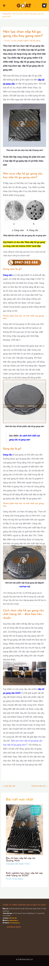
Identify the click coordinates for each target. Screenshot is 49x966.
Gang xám (8, 275)
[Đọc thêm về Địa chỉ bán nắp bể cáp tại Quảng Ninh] (24, 829)
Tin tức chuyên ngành (20, 40)
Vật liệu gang (35, 40)
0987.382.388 (13, 918)
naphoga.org (24, 586)
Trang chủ (6, 14)
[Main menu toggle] (4, 5)
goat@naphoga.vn (13, 920)
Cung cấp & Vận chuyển (15, 864)
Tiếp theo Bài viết (39, 786)
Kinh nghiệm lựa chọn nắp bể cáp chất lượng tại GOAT (24, 874)
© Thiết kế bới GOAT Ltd (24, 959)
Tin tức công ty (17, 879)
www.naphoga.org (15, 923)
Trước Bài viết (8, 786)
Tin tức (7, 40)
